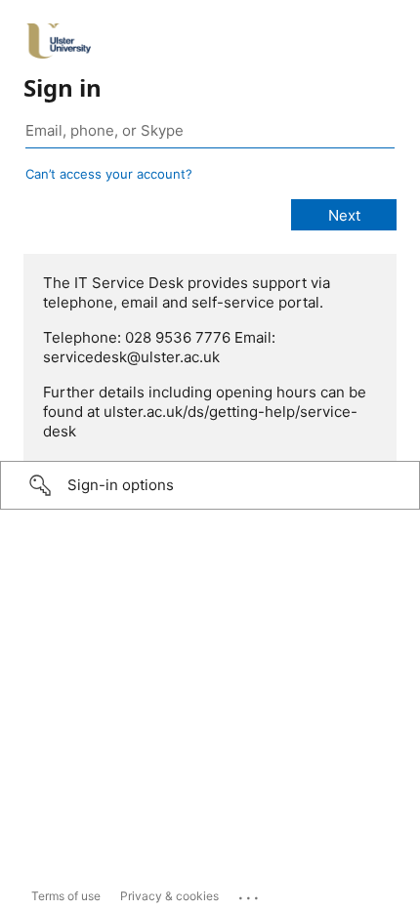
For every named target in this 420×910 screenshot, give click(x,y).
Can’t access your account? (108, 174)
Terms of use (66, 896)
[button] (210, 485)
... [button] (250, 893)
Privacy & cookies (169, 896)
